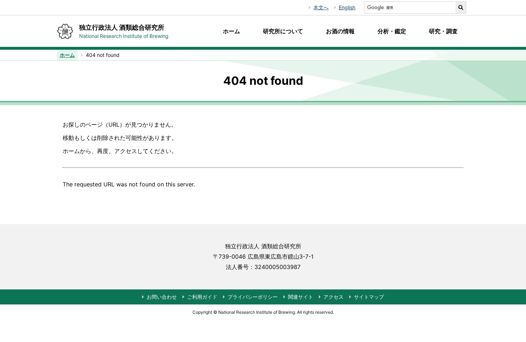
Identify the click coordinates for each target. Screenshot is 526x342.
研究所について (283, 31)
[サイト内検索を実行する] (461, 7)
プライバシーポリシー (253, 297)
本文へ (320, 7)
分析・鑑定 (392, 31)
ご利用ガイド (202, 297)
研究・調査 (443, 31)
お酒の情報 (340, 31)
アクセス (333, 297)
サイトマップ (369, 297)
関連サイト (300, 297)
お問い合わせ (162, 297)
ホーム (231, 31)
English (347, 7)
